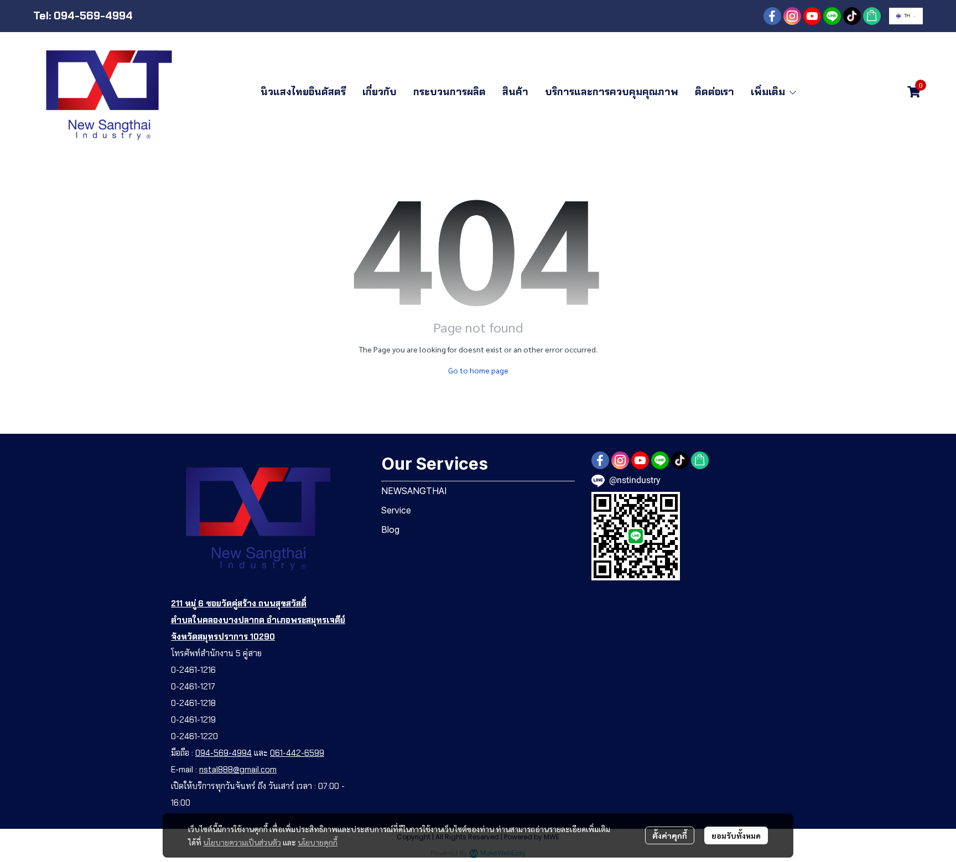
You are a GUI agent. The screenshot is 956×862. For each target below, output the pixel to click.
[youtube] (812, 16)
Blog (390, 529)
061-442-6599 (297, 753)
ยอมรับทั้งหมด (736, 835)
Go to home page (478, 370)
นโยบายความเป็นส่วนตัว (242, 842)
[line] (832, 16)
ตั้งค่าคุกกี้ (669, 835)
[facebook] (772, 16)
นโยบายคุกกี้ (317, 842)
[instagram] (792, 16)
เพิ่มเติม (769, 91)
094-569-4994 (223, 753)
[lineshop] (872, 16)
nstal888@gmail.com (238, 769)
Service (396, 510)
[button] (906, 16)
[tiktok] (852, 16)
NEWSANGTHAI (414, 490)
